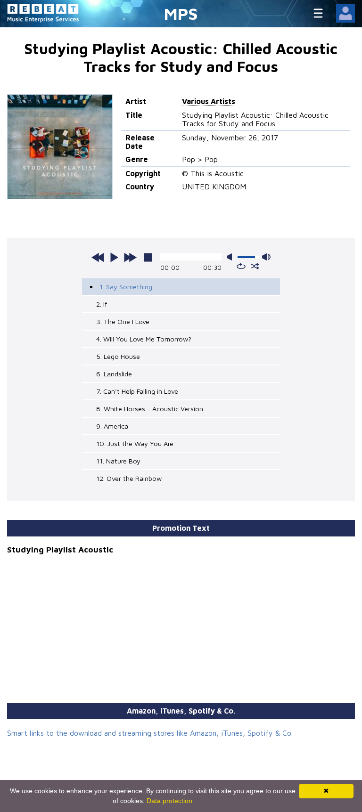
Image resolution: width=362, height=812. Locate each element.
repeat (241, 266)
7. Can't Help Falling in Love (137, 391)
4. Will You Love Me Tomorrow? (143, 339)
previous (98, 257)
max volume (266, 256)
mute (231, 256)
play (114, 257)
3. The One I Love (122, 321)
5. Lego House (118, 356)
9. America (112, 426)
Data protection (169, 800)
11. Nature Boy (118, 461)
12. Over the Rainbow (129, 478)
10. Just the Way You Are (134, 443)
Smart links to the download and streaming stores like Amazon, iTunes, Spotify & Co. (150, 733)
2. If (101, 304)
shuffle (255, 266)
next (130, 257)
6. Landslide (114, 374)
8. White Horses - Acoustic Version (149, 409)
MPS (181, 13)
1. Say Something (125, 287)
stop (148, 257)
